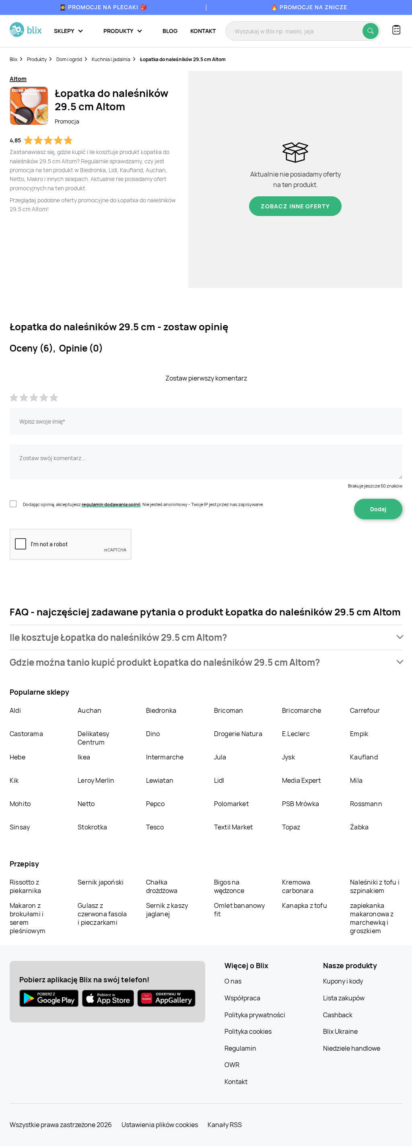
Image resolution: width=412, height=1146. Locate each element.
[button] (206, 637)
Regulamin (240, 1048)
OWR (232, 1064)
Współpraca (242, 998)
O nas (233, 981)
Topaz (291, 827)
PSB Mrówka (300, 803)
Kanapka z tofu (304, 905)
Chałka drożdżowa (162, 886)
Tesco (155, 827)
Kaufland (364, 757)
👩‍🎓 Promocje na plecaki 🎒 (103, 7)
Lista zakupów (344, 998)
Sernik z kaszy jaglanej (167, 909)
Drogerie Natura (238, 733)
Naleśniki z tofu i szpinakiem (375, 886)
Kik (14, 780)
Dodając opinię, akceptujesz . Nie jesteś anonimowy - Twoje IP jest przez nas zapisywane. (143, 504)
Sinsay (20, 827)
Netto (86, 803)
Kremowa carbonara (297, 886)
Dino (153, 733)
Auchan (89, 710)
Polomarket (231, 803)
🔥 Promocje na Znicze (309, 7)
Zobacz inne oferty (295, 206)
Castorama (26, 733)
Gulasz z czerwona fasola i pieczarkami (102, 914)
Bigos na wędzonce (229, 886)
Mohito (20, 803)
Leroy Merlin (96, 780)
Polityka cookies (248, 1031)
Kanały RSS (225, 1124)
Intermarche (165, 757)
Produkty (37, 59)
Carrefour (365, 710)
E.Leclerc (296, 733)
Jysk (288, 757)
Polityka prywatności (255, 1014)
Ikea (84, 757)
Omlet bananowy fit (239, 909)
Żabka (359, 827)
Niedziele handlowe (351, 1048)
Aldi (15, 710)
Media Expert (301, 780)
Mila (356, 780)
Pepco (155, 803)
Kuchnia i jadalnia (111, 59)
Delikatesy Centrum (93, 738)
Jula (220, 757)
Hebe (17, 757)
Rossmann (366, 803)
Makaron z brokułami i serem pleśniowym (27, 918)
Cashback (337, 1014)
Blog (170, 31)
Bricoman (228, 710)
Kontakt (203, 31)
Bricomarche (301, 710)
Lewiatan (160, 780)
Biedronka (161, 710)
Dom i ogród (69, 59)
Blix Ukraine (340, 1031)
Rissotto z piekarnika (25, 886)
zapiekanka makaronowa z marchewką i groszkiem (371, 918)
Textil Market (233, 827)
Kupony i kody (343, 981)
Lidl (219, 780)
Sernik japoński (101, 882)
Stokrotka (92, 827)
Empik (359, 733)
